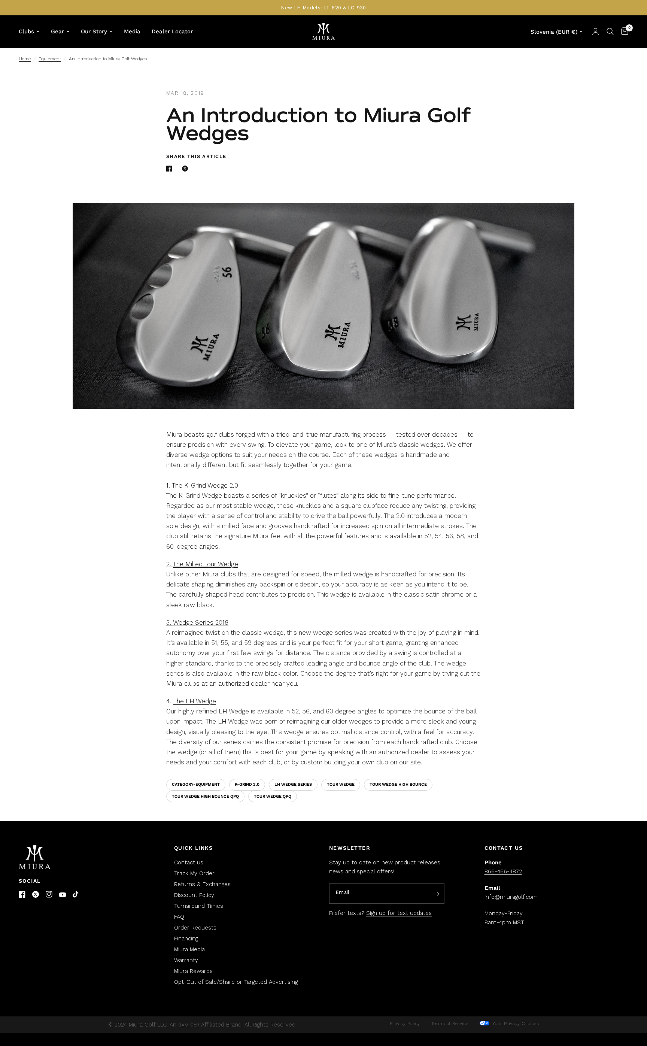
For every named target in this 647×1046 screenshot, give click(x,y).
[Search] (610, 31)
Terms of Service (449, 1023)
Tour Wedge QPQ (272, 796)
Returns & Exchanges (202, 884)
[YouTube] (62, 894)
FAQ (179, 916)
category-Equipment (196, 784)
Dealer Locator (172, 31)
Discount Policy (194, 895)
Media (132, 31)
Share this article (196, 156)
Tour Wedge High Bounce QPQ (205, 796)
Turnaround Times (198, 906)
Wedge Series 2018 (200, 622)
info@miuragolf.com (511, 897)
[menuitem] (32, 31)
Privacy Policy (405, 1023)
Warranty (186, 960)
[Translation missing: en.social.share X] (186, 168)
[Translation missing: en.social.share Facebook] (170, 168)
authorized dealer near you (257, 683)
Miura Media (189, 949)
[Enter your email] (436, 894)
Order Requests (195, 927)
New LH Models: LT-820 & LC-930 (323, 7)
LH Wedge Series (293, 784)
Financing (186, 938)
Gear (57, 31)
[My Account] (595, 31)
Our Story (94, 31)
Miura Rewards (193, 971)
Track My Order (194, 873)
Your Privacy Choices (515, 1023)
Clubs (26, 31)
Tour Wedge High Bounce (398, 784)
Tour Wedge (341, 784)
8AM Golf (188, 1025)
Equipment (50, 58)
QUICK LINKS (193, 848)
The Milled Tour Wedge (205, 564)
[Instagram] (49, 894)
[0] (622, 31)
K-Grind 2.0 (247, 784)
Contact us (188, 862)
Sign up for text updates (399, 913)
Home (25, 58)
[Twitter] (35, 894)
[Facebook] (22, 894)
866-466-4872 (503, 871)
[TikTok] (76, 894)
